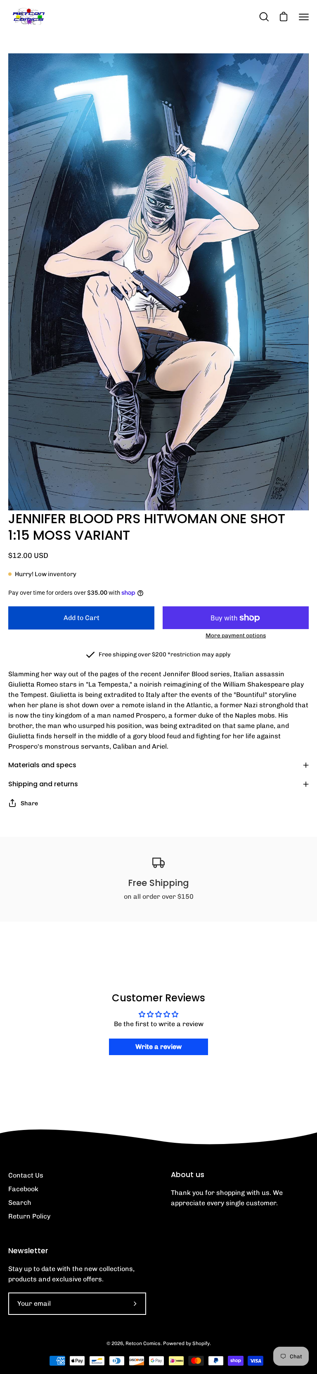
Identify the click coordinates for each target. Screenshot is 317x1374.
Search (19, 1202)
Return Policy (29, 1216)
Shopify (201, 1343)
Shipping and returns (43, 784)
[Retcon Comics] (29, 16)
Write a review (158, 1047)
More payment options (236, 635)
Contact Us (25, 1175)
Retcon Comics (143, 1343)
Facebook (23, 1189)
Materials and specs (42, 765)
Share (29, 803)
